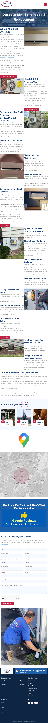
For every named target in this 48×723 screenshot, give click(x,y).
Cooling (23, 422)
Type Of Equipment (29, 560)
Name (26, 547)
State (2, 572)
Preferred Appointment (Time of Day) (10, 560)
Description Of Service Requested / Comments (12, 585)
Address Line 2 (28, 566)
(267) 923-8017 (4, 544)
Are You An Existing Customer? (8, 547)
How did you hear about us (7, 579)
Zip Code (27, 572)
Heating (8, 422)
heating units (11, 57)
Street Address (5, 566)
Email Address (4, 553)
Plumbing (40, 422)
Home (14, 22)
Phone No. (27, 553)
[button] (45, 4)
